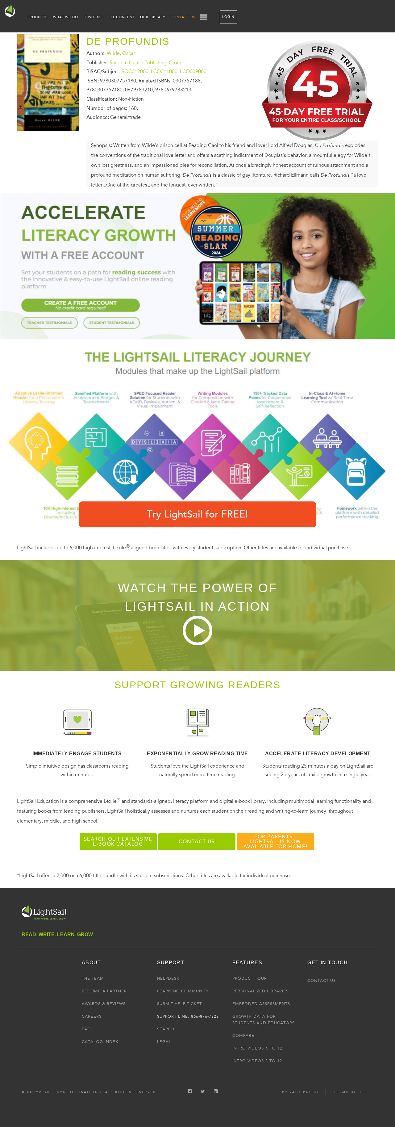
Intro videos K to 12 (257, 1048)
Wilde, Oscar (121, 53)
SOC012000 (135, 72)
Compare (243, 1035)
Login (228, 17)
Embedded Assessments (261, 1003)
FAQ (86, 1029)
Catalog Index (100, 1041)
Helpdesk (168, 978)
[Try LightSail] (318, 145)
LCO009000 (193, 72)
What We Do (65, 17)
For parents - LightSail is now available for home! (275, 842)
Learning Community (183, 991)
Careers (92, 1016)
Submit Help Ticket (179, 1003)
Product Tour (249, 978)
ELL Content (121, 17)
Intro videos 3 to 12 (257, 1060)
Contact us (197, 842)
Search (165, 1029)
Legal (164, 1041)
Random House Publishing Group (146, 62)
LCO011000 (164, 72)
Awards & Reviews (104, 1003)
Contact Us (183, 17)
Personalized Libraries (260, 991)
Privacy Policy (300, 1092)
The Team (93, 978)
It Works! (93, 17)
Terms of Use (350, 1092)
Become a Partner (104, 991)
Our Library (152, 17)
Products (37, 17)
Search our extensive (118, 841)
